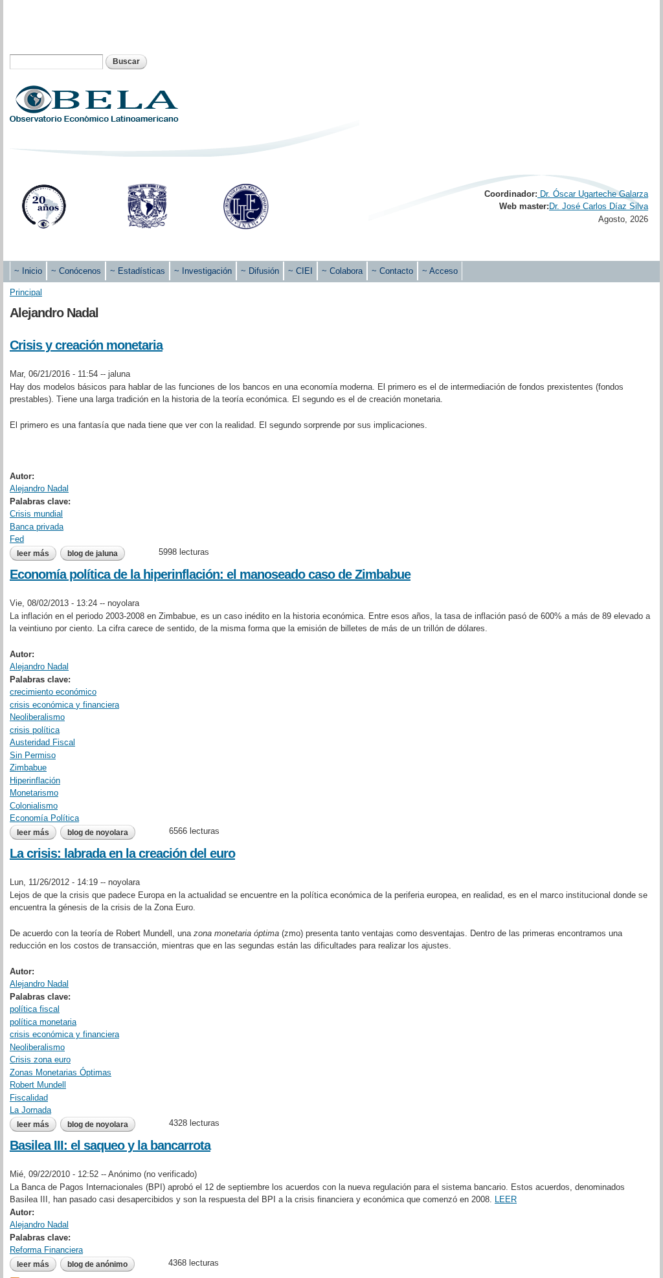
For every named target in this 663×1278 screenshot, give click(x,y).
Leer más (36, 553)
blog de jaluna (92, 553)
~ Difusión (260, 271)
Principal (26, 292)
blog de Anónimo (97, 1264)
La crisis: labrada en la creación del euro (122, 853)
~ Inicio (28, 271)
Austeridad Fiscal (42, 742)
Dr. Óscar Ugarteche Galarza (592, 194)
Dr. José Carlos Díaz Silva (598, 206)
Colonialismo (34, 806)
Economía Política (44, 818)
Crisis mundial (36, 514)
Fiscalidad (29, 1098)
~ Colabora (342, 271)
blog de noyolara (97, 832)
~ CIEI (300, 271)
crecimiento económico (53, 692)
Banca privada (36, 527)
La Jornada (30, 1110)
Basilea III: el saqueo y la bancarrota (110, 1145)
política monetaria (43, 1022)
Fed (17, 539)
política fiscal (35, 1009)
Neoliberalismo (37, 717)
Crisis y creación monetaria (86, 345)
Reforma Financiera (46, 1250)
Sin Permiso (33, 755)
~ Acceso (440, 271)
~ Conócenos (76, 271)
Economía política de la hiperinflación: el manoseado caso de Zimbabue (210, 574)
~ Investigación (203, 271)
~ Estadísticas (137, 271)
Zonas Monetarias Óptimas (60, 1072)
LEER (506, 1199)
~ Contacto (392, 271)
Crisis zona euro (40, 1059)
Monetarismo (34, 793)
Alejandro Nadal (39, 488)
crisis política (35, 730)
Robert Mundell (38, 1085)
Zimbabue (28, 767)
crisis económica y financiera (64, 705)
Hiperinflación (35, 780)
